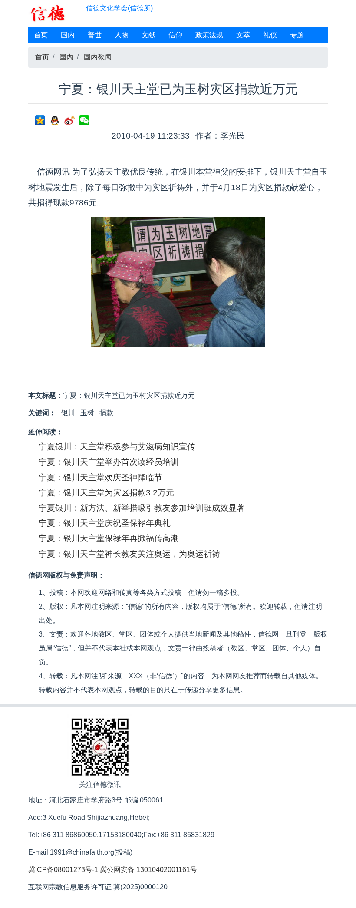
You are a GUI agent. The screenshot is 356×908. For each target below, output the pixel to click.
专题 (297, 35)
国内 (68, 35)
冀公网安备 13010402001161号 (148, 869)
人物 (122, 35)
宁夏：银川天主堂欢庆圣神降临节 (100, 477)
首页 (41, 35)
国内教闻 (98, 57)
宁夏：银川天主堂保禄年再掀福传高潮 (109, 538)
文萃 (243, 35)
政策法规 (209, 35)
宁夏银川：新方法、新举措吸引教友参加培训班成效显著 (142, 507)
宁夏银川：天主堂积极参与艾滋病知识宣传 (117, 446)
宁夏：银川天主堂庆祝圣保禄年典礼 (105, 523)
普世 (95, 35)
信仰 (175, 35)
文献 (148, 35)
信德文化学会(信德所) (119, 8)
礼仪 (270, 35)
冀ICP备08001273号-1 (63, 869)
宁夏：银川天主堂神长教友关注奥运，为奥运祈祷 (129, 553)
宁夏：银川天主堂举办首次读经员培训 (109, 461)
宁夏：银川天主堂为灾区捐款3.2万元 (106, 492)
